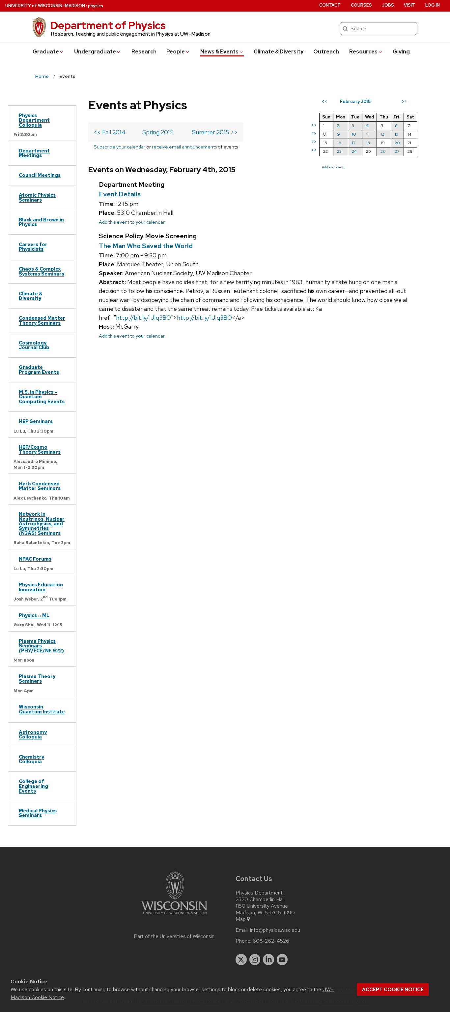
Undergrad (95, 51)
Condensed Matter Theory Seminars (42, 320)
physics (95, 6)
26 (383, 151)
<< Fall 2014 (110, 132)
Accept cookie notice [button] (393, 989)
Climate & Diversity (278, 51)
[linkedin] (268, 959)
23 (339, 151)
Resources (363, 51)
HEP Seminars (36, 421)
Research (143, 51)
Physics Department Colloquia (34, 120)
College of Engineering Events (33, 786)
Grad (46, 51)
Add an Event (333, 167)
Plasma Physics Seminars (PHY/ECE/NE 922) (41, 646)
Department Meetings (34, 152)
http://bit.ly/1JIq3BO (143, 317)
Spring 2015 (158, 132)
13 (396, 134)
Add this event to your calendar (132, 222)
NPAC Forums (35, 559)
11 (367, 134)
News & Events (219, 51)
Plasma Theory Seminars (37, 678)
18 (368, 143)
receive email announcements (184, 147)
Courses (361, 5)
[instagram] (255, 959)
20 (397, 143)
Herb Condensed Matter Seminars (40, 485)
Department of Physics (108, 25)
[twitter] (241, 959)
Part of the (174, 936)
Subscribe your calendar (119, 147)
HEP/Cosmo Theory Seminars (40, 449)
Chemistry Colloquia (31, 759)
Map (241, 919)
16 (339, 143)
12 (382, 134)
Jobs (388, 5)
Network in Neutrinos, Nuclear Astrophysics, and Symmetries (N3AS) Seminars (42, 523)
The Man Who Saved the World (146, 246)
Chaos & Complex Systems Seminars (41, 271)
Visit (409, 5)
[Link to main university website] (174, 915)
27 (397, 151)
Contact (330, 5)
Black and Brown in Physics (41, 221)
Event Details (120, 194)
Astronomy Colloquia (33, 734)
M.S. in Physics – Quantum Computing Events (42, 397)
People (175, 51)
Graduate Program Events (39, 369)
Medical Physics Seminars (38, 812)
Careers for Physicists (33, 246)
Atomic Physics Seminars (37, 197)
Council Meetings (40, 175)
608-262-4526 (271, 941)
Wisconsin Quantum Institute (42, 708)
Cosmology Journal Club (34, 345)
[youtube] (282, 959)
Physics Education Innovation (41, 586)
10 (354, 134)
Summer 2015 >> (215, 132)
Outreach (326, 51)
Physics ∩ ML (34, 615)
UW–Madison (45, 6)
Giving (401, 51)
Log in (432, 5)
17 (353, 143)
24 (354, 151)
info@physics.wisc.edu (275, 930)
